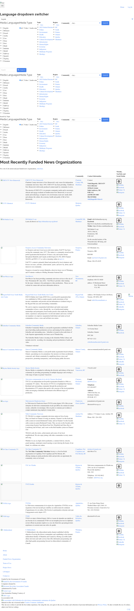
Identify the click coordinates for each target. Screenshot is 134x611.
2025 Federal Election (46, 27)
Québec (82, 403)
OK (129, 609)
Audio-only (33, 28)
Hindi (5, 46)
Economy (42, 47)
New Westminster (79, 277)
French (6, 33)
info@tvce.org (98, 478)
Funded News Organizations (12, 559)
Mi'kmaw (7, 31)
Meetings (42, 54)
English (6, 28)
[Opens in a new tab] (67, 581)
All (22, 28)
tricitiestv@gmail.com (95, 449)
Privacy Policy (102, 605)
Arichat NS (79, 414)
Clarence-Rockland (79, 380)
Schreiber (78, 325)
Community (65, 23)
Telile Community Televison (34, 414)
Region (55, 22)
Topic (39, 22)
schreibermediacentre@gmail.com (98, 342)
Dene (5, 41)
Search (22, 70)
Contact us (6, 576)
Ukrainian (7, 61)
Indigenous (42, 49)
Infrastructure (43, 42)
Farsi (5, 43)
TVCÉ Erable (30, 484)
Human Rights (43, 44)
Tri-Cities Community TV (34, 449)
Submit (105, 23)
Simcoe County (80, 349)
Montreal (78, 203)
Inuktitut (6, 48)
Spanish (6, 56)
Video (26, 28)
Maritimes (58, 39)
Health (41, 34)
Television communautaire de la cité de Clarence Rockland (44, 379)
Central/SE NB (80, 219)
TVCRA (28, 503)
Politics (41, 30)
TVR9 (28, 516)
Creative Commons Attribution (34, 602)
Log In (130, 7)
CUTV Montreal (31, 203)
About (5, 555)
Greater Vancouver (79, 369)
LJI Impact (6, 572)
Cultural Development (46, 39)
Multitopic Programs (45, 52)
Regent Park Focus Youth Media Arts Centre (39, 295)
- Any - (41, 25)
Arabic (6, 36)
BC (56, 27)
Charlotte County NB (79, 181)
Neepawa (78, 248)
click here (40, 169)
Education (42, 37)
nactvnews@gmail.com (99, 258)
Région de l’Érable (79, 466)
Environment (43, 32)
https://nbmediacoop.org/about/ (48, 221)
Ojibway (6, 53)
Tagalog (6, 58)
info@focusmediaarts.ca (99, 300)
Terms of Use (7, 563)
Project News (7, 567)
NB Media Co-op (31, 219)
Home (122, 7)
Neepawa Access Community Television (38, 248)
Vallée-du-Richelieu (79, 517)
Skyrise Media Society (32, 368)
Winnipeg (79, 530)
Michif (6, 51)
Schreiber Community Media (34, 325)
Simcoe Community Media (34, 349)
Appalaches (79, 503)
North (57, 30)
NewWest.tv (29, 276)
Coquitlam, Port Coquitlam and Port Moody (80, 451)
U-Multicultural (30, 530)
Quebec (57, 37)
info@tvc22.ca (92, 381)
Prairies (57, 32)
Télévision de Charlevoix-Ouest (35, 401)
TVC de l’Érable (31, 465)
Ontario (57, 34)
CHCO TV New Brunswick (34, 180)
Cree (5, 38)
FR (2, 6)
